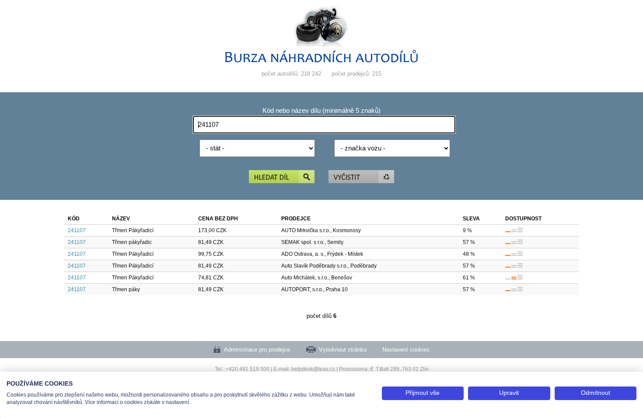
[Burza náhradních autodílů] (321, 60)
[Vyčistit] (361, 177)
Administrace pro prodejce (257, 349)
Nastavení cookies (406, 349)
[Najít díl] (282, 177)
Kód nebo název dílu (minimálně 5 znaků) (321, 110)
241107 (77, 230)
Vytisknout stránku (343, 349)
